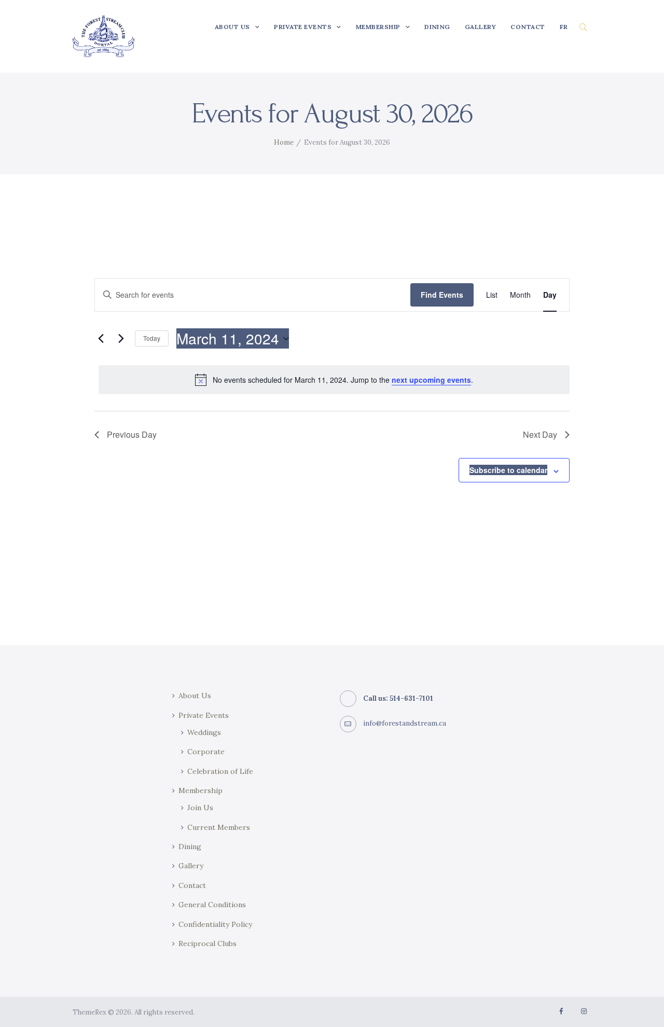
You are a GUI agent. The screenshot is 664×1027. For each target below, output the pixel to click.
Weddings (204, 732)
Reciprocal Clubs (207, 943)
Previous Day (132, 434)
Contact (192, 885)
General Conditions (212, 904)
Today (151, 338)
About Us (194, 695)
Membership (200, 790)
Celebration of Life (220, 771)
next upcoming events (431, 379)
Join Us (200, 807)
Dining (189, 846)
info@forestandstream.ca (404, 723)
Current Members (218, 827)
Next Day (540, 434)
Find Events (442, 294)
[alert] (334, 379)
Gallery (190, 865)
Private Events (203, 715)
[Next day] (121, 338)
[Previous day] (100, 338)
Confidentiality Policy (215, 924)
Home (284, 142)
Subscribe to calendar (508, 470)
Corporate (206, 751)
